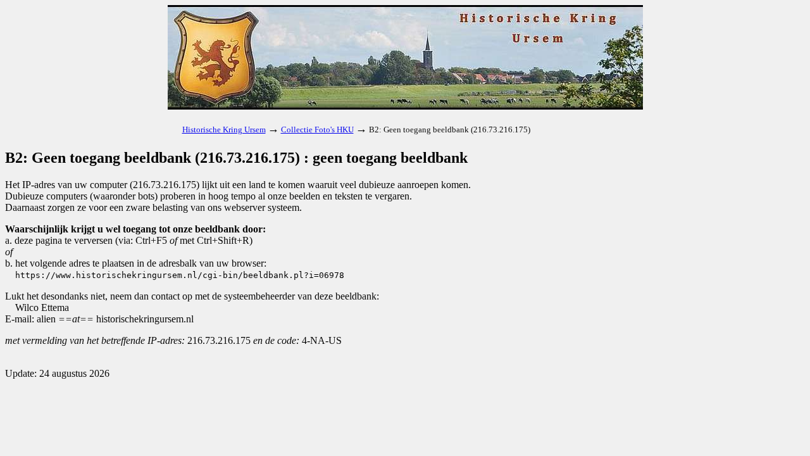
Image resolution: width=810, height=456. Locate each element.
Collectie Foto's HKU (317, 129)
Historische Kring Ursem (224, 129)
